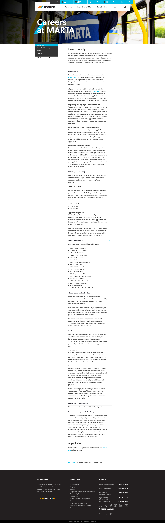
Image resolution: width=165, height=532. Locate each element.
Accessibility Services (77, 494)
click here (76, 407)
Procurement (74, 501)
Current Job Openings (43, 48)
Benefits (39, 50)
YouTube (126, 505)
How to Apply (41, 45)
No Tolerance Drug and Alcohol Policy (81, 412)
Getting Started (73, 71)
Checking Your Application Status (79, 293)
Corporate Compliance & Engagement (82, 491)
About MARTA (74, 484)
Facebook (111, 505)
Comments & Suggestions (78, 503)
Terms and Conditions (90, 521)
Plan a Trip (68, 7)
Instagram (115, 505)
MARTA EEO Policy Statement (78, 403)
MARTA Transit (100, 506)
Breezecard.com (75, 508)
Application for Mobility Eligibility (80, 505)
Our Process (72, 331)
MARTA (46, 7)
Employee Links (75, 487)
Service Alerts (55, 2)
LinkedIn (120, 505)
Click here (71, 462)
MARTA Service (106, 506)
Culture (39, 53)
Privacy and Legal (74, 521)
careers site (72, 77)
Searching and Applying (76, 172)
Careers (72, 489)
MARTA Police (74, 496)
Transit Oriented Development (80, 498)
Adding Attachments (75, 240)
